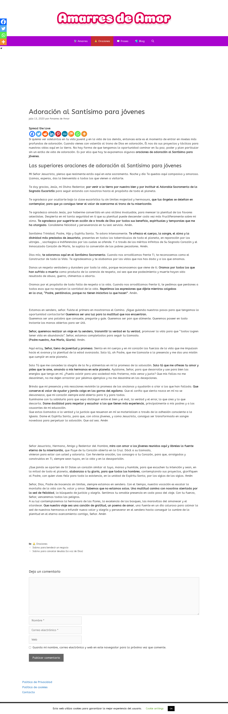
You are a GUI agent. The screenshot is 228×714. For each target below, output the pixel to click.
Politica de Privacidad (37, 682)
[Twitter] (39, 134)
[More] (84, 134)
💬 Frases (122, 41)
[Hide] (1, 48)
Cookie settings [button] (155, 708)
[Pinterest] (58, 134)
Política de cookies (35, 687)
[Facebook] (32, 134)
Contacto (28, 692)
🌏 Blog (140, 41)
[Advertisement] (114, 81)
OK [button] (171, 708)
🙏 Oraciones (102, 41)
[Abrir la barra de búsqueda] (153, 41)
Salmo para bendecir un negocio (50, 547)
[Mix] (71, 134)
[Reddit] (45, 134)
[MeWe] (65, 134)
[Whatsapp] (78, 134)
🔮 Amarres (81, 41)
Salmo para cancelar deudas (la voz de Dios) (58, 551)
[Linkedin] (52, 134)
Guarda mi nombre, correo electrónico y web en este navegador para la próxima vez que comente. (99, 647)
